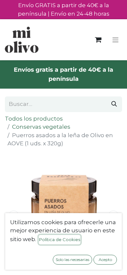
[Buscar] (114, 104)
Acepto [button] (105, 259)
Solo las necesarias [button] (72, 259)
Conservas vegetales (41, 126)
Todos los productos (34, 118)
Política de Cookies (59, 239)
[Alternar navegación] (115, 39)
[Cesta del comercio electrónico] (98, 40)
